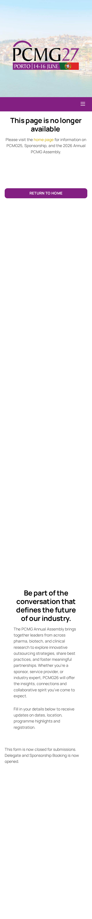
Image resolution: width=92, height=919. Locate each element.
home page (44, 139)
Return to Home (46, 193)
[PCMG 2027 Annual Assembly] (45, 75)
